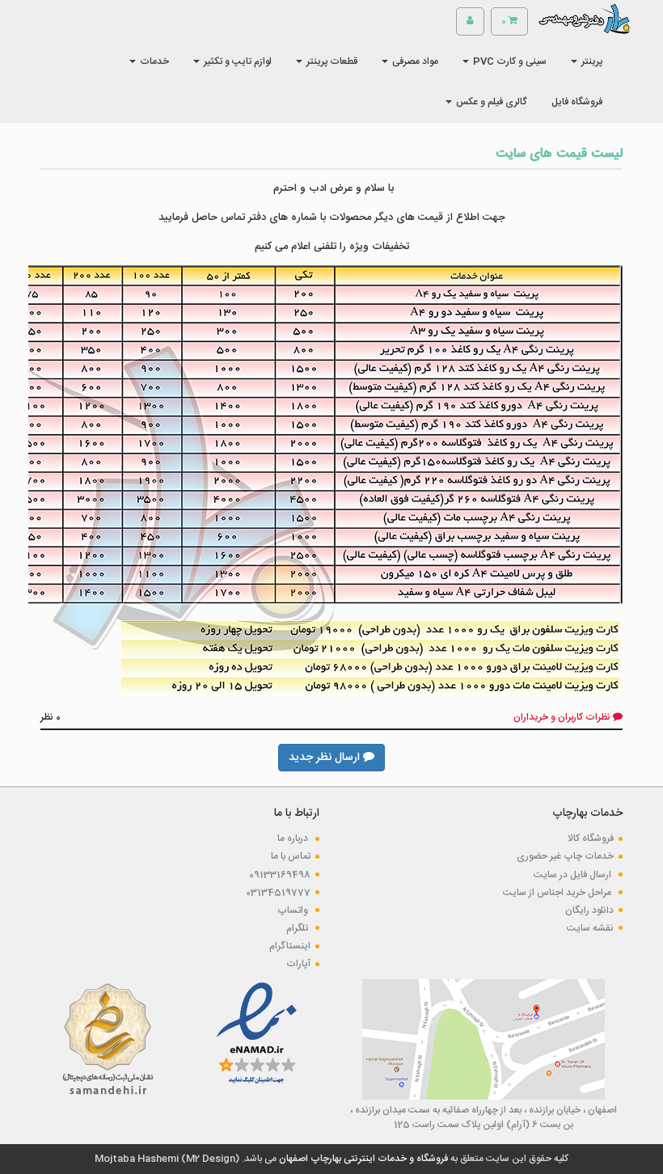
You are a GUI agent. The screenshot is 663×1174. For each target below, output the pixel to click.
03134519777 (278, 893)
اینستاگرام (289, 946)
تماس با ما (290, 856)
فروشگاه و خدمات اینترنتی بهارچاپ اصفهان (362, 1159)
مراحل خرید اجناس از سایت (558, 893)
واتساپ (293, 910)
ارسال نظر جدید (326, 757)
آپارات (298, 964)
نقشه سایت (590, 928)
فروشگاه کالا (591, 838)
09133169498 (279, 875)
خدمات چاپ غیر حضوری (565, 856)
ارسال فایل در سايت (574, 875)
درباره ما (293, 838)
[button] (586, 61)
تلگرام (298, 928)
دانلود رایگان (589, 910)
